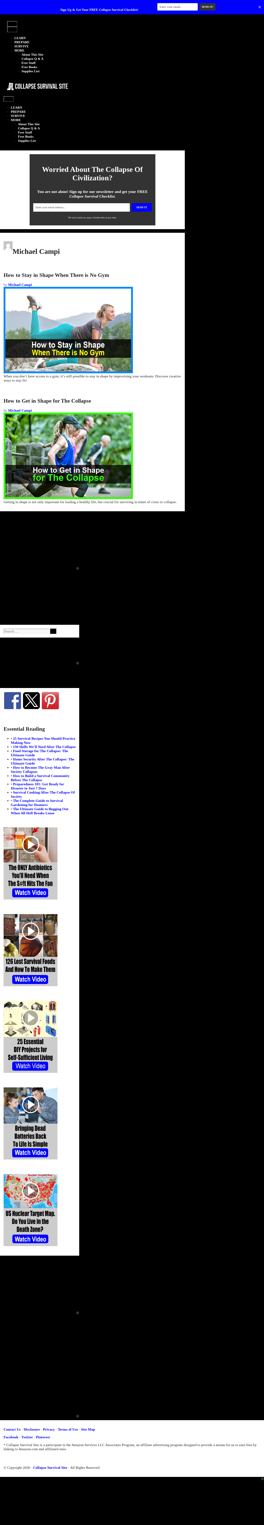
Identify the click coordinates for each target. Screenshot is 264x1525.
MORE (19, 50)
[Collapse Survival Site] (37, 94)
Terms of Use (68, 1429)
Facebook (11, 1437)
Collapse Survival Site (50, 1468)
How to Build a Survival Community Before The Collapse (40, 778)
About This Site (32, 54)
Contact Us (12, 1429)
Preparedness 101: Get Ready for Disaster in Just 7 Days (37, 786)
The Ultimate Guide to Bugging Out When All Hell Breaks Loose (39, 811)
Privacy (49, 1429)
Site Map (88, 1429)
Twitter (27, 1437)
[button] (10, 19)
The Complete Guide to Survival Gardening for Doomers (37, 803)
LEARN (20, 38)
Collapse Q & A (32, 59)
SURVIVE (21, 46)
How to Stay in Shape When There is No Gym (56, 275)
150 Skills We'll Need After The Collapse (44, 747)
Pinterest (43, 1437)
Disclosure (32, 1429)
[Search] (53, 631)
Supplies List (31, 71)
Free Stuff (29, 63)
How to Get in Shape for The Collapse (47, 401)
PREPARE (21, 42)
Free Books (29, 67)
